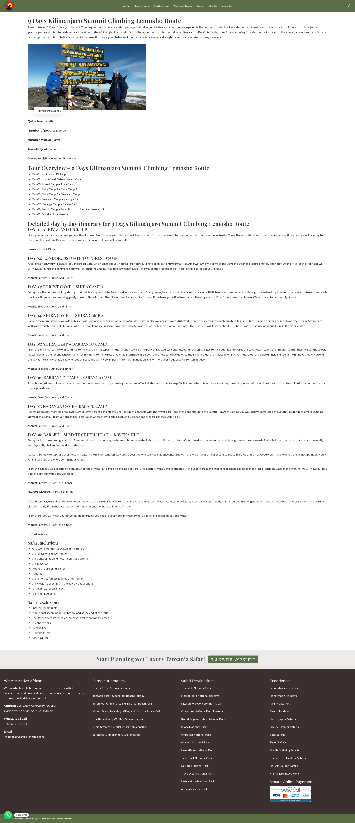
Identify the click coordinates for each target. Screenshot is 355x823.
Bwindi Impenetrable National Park (203, 719)
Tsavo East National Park (196, 758)
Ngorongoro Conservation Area (201, 703)
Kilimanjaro (308, 27)
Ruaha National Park (193, 726)
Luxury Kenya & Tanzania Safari (111, 688)
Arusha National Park (194, 789)
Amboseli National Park (196, 734)
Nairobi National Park (195, 765)
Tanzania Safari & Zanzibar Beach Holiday (118, 695)
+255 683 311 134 (15, 723)
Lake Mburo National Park (197, 750)
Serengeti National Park (196, 688)
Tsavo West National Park (197, 773)
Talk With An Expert (233, 659)
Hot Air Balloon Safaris (284, 765)
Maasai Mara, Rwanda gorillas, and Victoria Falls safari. (126, 711)
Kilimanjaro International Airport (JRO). (127, 235)
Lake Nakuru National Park (198, 781)
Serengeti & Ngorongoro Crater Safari (116, 734)
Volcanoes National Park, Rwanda (202, 711)
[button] (8, 815)
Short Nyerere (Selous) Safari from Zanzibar (119, 726)
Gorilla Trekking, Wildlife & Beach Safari (117, 719)
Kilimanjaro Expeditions (285, 773)
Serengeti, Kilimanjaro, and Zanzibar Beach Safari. (123, 703)
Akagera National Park (195, 742)
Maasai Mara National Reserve (200, 695)
